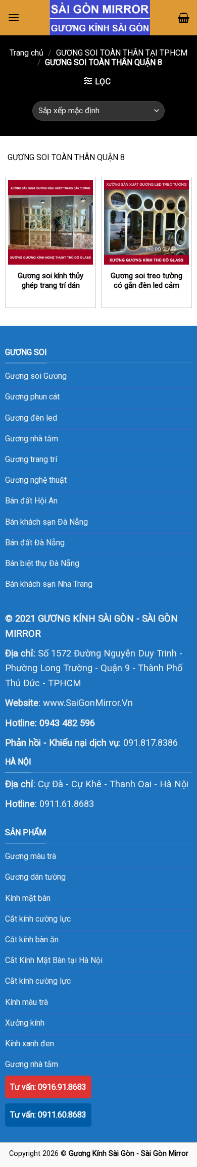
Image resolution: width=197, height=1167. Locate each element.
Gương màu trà (30, 856)
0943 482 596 (67, 723)
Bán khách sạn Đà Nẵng (46, 522)
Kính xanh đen (29, 1043)
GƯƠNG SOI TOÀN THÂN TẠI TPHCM (121, 53)
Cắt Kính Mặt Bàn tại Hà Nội (54, 960)
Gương (55, 376)
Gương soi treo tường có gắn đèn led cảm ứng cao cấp (146, 285)
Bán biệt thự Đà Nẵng (42, 563)
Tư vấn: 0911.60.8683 (48, 1115)
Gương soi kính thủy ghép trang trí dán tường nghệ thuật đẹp (50, 285)
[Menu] (14, 17)
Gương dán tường (35, 877)
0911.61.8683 (66, 803)
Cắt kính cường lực (38, 919)
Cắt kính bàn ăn (32, 939)
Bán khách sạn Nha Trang (48, 584)
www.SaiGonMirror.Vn (88, 702)
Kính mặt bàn (28, 898)
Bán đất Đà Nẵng (35, 542)
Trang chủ (26, 53)
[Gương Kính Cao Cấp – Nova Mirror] (100, 17)
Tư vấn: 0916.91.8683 (48, 1087)
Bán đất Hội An (31, 500)
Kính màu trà (26, 1002)
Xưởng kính (24, 1023)
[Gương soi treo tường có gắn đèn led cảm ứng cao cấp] (146, 222)
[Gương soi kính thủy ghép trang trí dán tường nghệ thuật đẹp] (50, 222)
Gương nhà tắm (31, 1064)
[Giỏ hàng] (183, 18)
